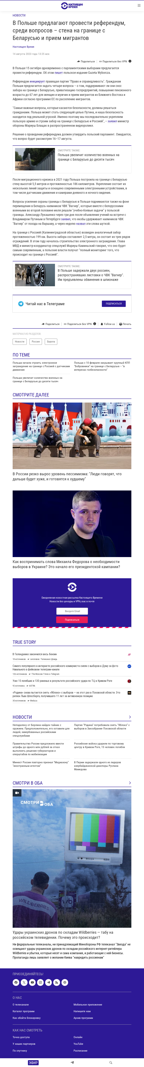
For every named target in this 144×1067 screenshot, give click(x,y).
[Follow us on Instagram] (40, 982)
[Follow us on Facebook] (16, 982)
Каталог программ (23, 1011)
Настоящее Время (23, 46)
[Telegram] (72, 1062)
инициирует (37, 81)
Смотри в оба (28, 783)
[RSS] (56, 982)
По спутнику (20, 1050)
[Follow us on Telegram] (48, 982)
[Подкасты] (64, 982)
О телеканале (21, 1004)
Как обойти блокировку (27, 1018)
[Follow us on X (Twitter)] (24, 982)
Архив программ (83, 1018)
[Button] (86, 61)
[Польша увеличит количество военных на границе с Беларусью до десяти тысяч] (35, 159)
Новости (19, 15)
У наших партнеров (24, 1043)
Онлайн (78, 1037)
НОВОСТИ (22, 717)
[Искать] (111, 1062)
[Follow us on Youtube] (32, 982)
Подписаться (114, 303)
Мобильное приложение (88, 1004)
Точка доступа (21, 1037)
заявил (112, 121)
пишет (59, 72)
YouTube (78, 1043)
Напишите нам (82, 1011)
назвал (81, 223)
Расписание (80, 1050)
